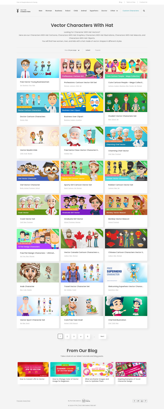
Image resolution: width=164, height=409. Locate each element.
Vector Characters (23, 10)
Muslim (30, 153)
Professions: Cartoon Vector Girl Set (80, 82)
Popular (97, 50)
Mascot (75, 323)
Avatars (116, 86)
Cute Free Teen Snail (73, 320)
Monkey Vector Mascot (118, 219)
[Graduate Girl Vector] (82, 205)
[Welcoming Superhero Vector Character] (126, 272)
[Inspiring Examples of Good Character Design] (131, 369)
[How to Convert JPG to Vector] (33, 369)
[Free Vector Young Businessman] (38, 68)
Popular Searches (23, 401)
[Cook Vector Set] (38, 205)
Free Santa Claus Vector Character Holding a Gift (82, 150)
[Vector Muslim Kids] (38, 136)
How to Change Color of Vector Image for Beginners (66, 380)
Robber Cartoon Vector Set (120, 185)
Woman (49, 11)
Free (30, 85)
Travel (74, 290)
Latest (88, 50)
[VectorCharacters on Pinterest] (145, 401)
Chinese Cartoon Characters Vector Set (126, 252)
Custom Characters (131, 11)
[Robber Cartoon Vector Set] (126, 171)
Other (112, 11)
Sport (66, 188)
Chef (109, 154)
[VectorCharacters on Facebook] (134, 401)
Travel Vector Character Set (77, 286)
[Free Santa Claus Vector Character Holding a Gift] (82, 136)
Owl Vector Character (30, 185)
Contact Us (143, 2)
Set (21, 85)
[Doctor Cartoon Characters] (38, 103)
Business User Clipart (73, 116)
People (131, 86)
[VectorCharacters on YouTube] (141, 401)
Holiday (66, 153)
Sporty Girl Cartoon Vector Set (78, 185)
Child (76, 11)
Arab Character (27, 286)
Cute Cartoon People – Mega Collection (126, 82)
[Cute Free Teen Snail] (82, 306)
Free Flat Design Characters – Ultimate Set (38, 253)
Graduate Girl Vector (73, 219)
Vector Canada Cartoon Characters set (82, 252)
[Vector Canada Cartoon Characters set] (82, 238)
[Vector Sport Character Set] (38, 306)
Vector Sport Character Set (32, 320)
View (70, 50)
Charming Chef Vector (118, 151)
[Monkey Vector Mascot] (126, 205)
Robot (67, 11)
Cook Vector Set (27, 219)
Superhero (94, 11)
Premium (118, 154)
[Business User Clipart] (82, 103)
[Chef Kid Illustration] (126, 306)
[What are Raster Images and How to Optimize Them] (98, 369)
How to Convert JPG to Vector (32, 379)
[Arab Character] (38, 272)
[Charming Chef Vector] (126, 137)
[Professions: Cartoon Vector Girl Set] (82, 68)
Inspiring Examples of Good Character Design (129, 380)
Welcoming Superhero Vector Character (126, 286)
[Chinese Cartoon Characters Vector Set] (126, 238)
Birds (21, 188)
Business (58, 11)
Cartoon (72, 86)
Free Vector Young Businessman (34, 82)
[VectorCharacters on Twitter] (138, 401)
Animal (84, 11)
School (114, 119)
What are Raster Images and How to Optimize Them (97, 380)
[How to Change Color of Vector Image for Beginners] (65, 369)
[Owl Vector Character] (38, 171)
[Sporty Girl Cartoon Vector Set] (82, 171)
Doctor (104, 11)
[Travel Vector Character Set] (82, 272)
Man (40, 11)
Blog (120, 2)
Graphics (79, 120)
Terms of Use (131, 2)
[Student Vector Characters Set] (126, 102)
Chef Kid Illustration (117, 320)
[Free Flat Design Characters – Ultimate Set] (38, 239)
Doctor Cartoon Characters (32, 116)
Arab (25, 153)
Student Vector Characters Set (122, 116)
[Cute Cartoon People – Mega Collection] (126, 68)
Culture (66, 256)
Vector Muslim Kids (28, 150)
